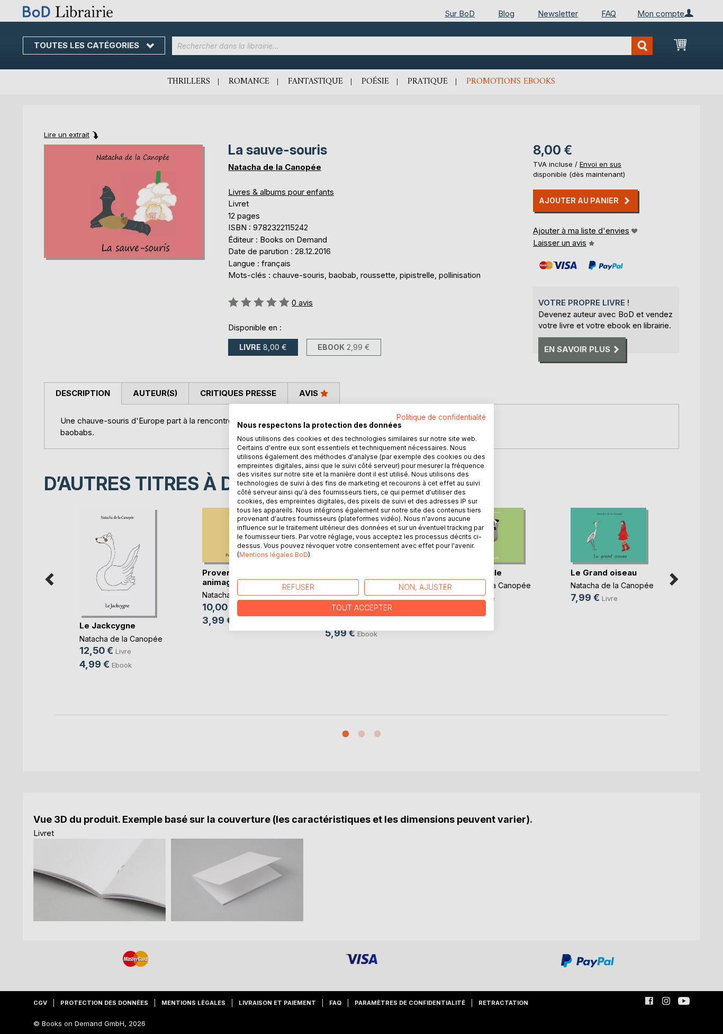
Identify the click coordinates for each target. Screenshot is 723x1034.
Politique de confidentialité (441, 416)
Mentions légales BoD (273, 554)
